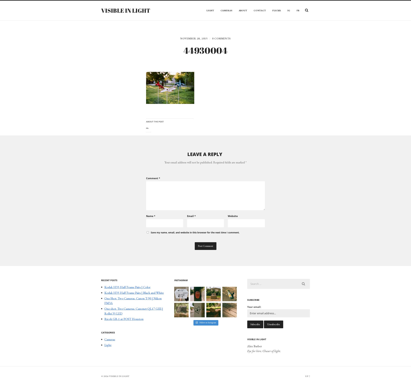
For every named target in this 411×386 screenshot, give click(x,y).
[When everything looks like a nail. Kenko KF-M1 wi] (229, 310)
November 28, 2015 (194, 38)
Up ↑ (307, 376)
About (243, 10)
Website (233, 216)
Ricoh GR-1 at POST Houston (124, 319)
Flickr (276, 10)
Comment (153, 178)
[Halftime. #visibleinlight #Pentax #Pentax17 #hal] (181, 294)
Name (150, 216)
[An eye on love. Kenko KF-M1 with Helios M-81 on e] (197, 310)
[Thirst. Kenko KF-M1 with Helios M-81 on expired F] (229, 294)
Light (210, 10)
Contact (260, 10)
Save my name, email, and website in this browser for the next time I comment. (195, 232)
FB (298, 10)
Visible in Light (125, 10)
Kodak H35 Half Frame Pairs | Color (127, 287)
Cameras (226, 10)
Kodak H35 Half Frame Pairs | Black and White (134, 293)
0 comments (221, 38)
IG (289, 10)
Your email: (254, 306)
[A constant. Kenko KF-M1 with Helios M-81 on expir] (197, 294)
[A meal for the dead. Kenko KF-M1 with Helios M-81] (213, 310)
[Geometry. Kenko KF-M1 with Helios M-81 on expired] (213, 294)
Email (191, 216)
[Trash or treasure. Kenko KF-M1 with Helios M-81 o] (181, 310)
